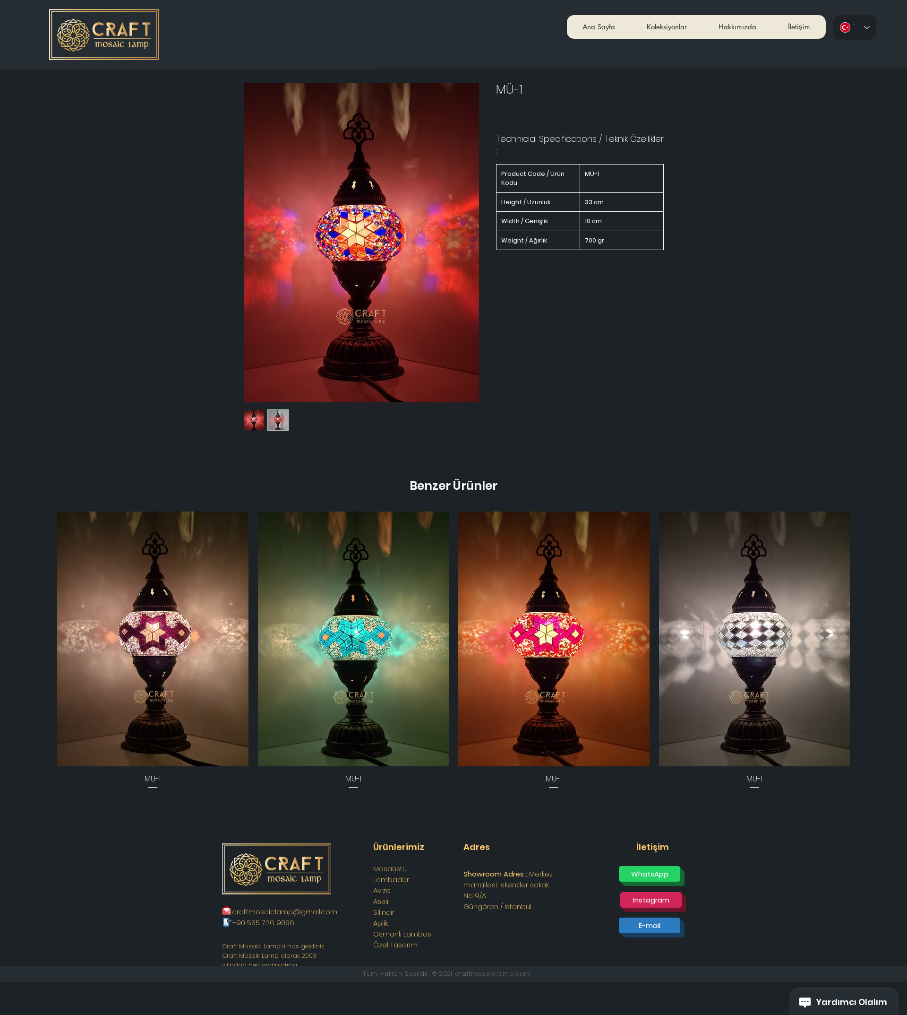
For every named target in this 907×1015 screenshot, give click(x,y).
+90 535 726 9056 (263, 923)
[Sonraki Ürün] (863, 638)
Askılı (380, 901)
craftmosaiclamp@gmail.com (284, 912)
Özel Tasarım (395, 945)
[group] (453, 651)
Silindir (383, 912)
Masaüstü (390, 869)
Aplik (380, 923)
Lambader (391, 880)
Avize (382, 890)
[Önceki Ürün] (43, 638)
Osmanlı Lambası (403, 934)
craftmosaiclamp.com (493, 973)
